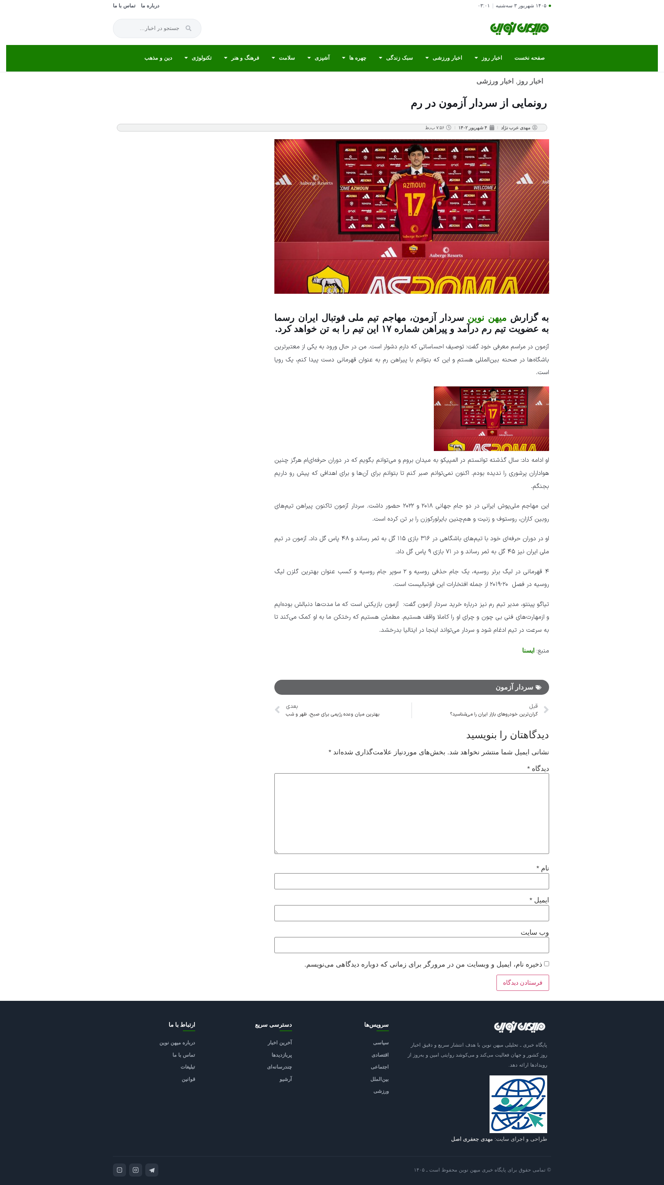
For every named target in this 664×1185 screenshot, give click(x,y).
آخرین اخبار (280, 1042)
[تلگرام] (151, 1170)
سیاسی (381, 1042)
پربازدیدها (282, 1055)
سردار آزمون (514, 687)
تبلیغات (188, 1067)
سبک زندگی (399, 58)
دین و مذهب (158, 58)
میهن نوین (487, 317)
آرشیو (286, 1079)
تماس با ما (124, 5)
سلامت (287, 58)
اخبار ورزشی (447, 58)
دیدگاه (538, 768)
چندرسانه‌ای (279, 1067)
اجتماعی (380, 1067)
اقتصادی (380, 1055)
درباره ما (150, 5)
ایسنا (528, 650)
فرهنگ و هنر (245, 58)
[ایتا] (119, 1170)
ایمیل (539, 900)
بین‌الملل (379, 1079)
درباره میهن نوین (177, 1042)
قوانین (188, 1079)
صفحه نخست (530, 58)
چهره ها (358, 58)
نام (542, 868)
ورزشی (381, 1091)
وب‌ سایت (535, 932)
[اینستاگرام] (135, 1170)
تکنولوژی (202, 58)
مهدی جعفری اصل (472, 1139)
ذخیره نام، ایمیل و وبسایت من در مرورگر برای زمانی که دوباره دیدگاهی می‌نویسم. (423, 964)
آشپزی (322, 58)
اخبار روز (492, 58)
